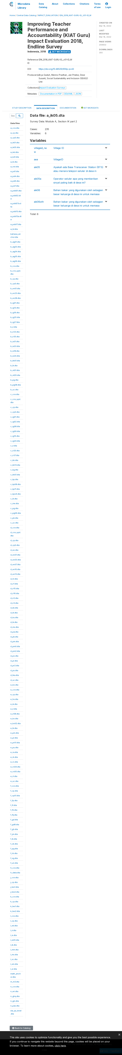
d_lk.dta (13, 622)
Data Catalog (43, 5)
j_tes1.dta (14, 887)
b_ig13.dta (14, 308)
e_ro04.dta (15, 767)
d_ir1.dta (14, 583)
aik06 (37, 190)
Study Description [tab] (21, 108)
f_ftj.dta (13, 815)
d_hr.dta (14, 579)
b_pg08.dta (15, 385)
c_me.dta (14, 503)
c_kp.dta (14, 479)
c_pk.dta (14, 518)
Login (108, 7)
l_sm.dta (14, 964)
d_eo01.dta (15, 555)
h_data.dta (15, 872)
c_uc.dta (14, 522)
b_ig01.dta (14, 303)
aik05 (37, 167)
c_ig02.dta (15, 421)
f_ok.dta (14, 844)
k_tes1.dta (14, 906)
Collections (69, 4)
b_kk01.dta (15, 360)
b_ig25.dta (15, 317)
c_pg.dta (14, 508)
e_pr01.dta (15, 742)
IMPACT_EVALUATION (48, 15)
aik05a (37, 178)
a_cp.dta (14, 133)
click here (60, 1045)
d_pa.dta (14, 632)
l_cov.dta (14, 916)
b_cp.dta (14, 279)
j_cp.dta (14, 882)
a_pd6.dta (14, 181)
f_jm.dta (14, 834)
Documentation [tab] (68, 108)
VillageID (58, 159)
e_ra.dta (14, 752)
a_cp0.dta (14, 137)
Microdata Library (24, 5)
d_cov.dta (14, 527)
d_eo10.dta (15, 569)
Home (12, 15)
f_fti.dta (13, 810)
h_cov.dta (14, 868)
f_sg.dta (14, 858)
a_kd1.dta (14, 157)
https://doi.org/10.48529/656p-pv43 (56, 69)
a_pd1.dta (14, 171)
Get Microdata (60, 51)
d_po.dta (14, 656)
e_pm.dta (14, 733)
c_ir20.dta (14, 450)
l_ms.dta (14, 954)
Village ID (58, 148)
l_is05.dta (14, 940)
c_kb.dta (14, 460)
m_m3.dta (14, 981)
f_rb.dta (13, 853)
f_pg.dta (14, 848)
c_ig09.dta (15, 431)
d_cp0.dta (14, 545)
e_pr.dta (14, 738)
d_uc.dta (14, 680)
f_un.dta (14, 863)
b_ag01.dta (15, 242)
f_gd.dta (14, 819)
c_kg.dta (14, 469)
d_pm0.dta (15, 646)
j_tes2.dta (14, 892)
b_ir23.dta (14, 332)
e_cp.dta (14, 694)
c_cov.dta (14, 394)
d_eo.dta (14, 550)
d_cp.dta (14, 540)
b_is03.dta (15, 346)
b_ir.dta (13, 327)
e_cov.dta (14, 689)
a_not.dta (14, 166)
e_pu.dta (14, 747)
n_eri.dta (14, 991)
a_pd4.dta (14, 176)
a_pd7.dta (14, 186)
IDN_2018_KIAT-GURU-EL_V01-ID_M (75, 15)
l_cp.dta (14, 921)
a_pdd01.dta (15, 190)
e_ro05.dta (15, 771)
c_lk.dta (13, 498)
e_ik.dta (13, 704)
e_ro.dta (14, 762)
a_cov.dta (14, 128)
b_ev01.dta (15, 288)
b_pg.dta (14, 380)
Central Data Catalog (26, 15)
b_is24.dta (15, 356)
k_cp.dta (14, 901)
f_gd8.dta (14, 824)
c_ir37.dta (14, 455)
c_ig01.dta (14, 417)
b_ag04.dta (15, 251)
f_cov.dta (14, 786)
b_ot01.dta (15, 370)
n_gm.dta (14, 1001)
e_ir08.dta (14, 714)
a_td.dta (14, 229)
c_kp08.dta (15, 484)
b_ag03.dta (15, 247)
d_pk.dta (14, 636)
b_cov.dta (14, 266)
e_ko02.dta (15, 723)
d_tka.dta (14, 675)
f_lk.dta (13, 839)
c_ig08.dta (15, 426)
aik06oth (39, 201)
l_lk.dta (13, 945)
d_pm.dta (14, 641)
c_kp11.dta (15, 489)
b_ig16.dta (14, 312)
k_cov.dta (14, 896)
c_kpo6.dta (15, 494)
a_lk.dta (13, 162)
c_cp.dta (14, 407)
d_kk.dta (14, 608)
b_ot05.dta (15, 375)
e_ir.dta (13, 709)
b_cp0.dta (14, 283)
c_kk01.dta (15, 474)
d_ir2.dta (14, 598)
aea (36, 159)
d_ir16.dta (14, 593)
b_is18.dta (14, 351)
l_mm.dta (14, 949)
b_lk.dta (13, 365)
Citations (84, 4)
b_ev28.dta (15, 298)
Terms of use (97, 5)
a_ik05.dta (15, 147)
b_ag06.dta (15, 261)
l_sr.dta (13, 969)
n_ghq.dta (14, 996)
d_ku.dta (14, 617)
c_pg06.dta (15, 513)
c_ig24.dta (15, 441)
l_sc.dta (13, 959)
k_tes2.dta (15, 911)
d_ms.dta (14, 627)
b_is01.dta (14, 341)
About (55, 4)
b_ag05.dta (15, 256)
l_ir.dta (13, 930)
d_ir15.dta (14, 588)
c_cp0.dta (14, 412)
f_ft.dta (13, 805)
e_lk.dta (13, 728)
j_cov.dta (14, 877)
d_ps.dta (14, 670)
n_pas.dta (14, 1006)
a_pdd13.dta (15, 211)
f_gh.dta (14, 829)
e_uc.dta (14, 781)
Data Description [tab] (45, 108)
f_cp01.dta (15, 795)
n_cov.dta (14, 986)
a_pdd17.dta (15, 224)
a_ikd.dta (14, 152)
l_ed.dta (14, 925)
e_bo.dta (14, 685)
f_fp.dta (13, 800)
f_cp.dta (14, 791)
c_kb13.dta (15, 465)
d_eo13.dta (15, 574)
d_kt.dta (14, 612)
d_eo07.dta (15, 564)
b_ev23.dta (15, 293)
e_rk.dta (14, 757)
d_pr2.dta (14, 665)
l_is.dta (13, 935)
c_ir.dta (13, 445)
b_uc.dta (14, 389)
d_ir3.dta (14, 603)
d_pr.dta (14, 661)
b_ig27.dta (15, 322)
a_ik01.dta (14, 142)
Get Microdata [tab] (90, 108)
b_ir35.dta (14, 336)
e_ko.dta (14, 718)
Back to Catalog (22, 1028)
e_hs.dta (14, 699)
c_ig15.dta (14, 436)
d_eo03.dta (15, 559)
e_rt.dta (13, 776)
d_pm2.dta (15, 651)
